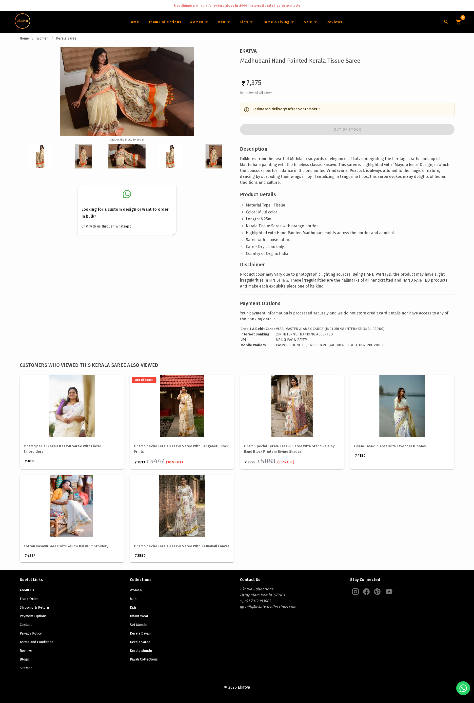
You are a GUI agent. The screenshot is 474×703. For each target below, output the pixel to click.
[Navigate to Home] (22, 27)
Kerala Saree (66, 38)
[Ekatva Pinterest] (377, 591)
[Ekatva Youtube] (389, 591)
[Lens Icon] (446, 22)
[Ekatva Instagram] (355, 591)
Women (42, 38)
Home (24, 38)
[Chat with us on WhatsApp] (463, 688)
